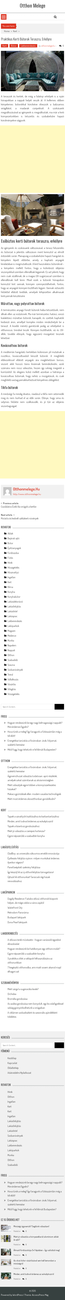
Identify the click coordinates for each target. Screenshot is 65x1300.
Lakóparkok (13, 625)
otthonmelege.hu (48, 45)
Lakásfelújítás (14, 606)
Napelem (12, 645)
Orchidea (12, 994)
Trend (10, 674)
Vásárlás (12, 684)
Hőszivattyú (13, 572)
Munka (11, 640)
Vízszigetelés (13, 694)
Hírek (10, 562)
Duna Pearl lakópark (17, 922)
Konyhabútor (14, 596)
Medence (12, 635)
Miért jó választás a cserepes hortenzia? (26, 831)
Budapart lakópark (17, 917)
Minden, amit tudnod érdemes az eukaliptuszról (30, 821)
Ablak (10, 533)
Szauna (11, 664)
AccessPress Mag (40, 1294)
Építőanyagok (14, 548)
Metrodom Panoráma (18, 912)
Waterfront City (15, 907)
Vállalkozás (13, 679)
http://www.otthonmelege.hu (27, 494)
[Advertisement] (32, 159)
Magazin (11, 630)
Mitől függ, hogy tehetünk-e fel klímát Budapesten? (32, 749)
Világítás (12, 689)
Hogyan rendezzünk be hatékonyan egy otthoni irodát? (34, 948)
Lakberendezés (28, 45)
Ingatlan (11, 577)
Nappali (11, 650)
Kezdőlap (12, 1058)
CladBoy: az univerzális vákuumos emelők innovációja (33, 853)
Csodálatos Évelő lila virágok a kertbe (18, 507)
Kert (15, 31)
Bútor (13, 45)
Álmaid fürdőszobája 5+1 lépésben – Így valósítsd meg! (37, 1250)
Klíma (10, 587)
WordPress (18, 1294)
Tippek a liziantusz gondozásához (23, 826)
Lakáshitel (12, 611)
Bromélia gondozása (17, 998)
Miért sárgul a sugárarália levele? (23, 989)
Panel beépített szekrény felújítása (24, 867)
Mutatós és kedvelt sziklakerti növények (19, 518)
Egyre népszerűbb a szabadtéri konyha (26, 835)
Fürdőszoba (13, 552)
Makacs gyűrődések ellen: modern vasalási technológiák (34, 794)
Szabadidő (13, 660)
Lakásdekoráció (15, 601)
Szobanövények (15, 669)
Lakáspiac (12, 616)
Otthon (11, 655)
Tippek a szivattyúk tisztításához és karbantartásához (33, 816)
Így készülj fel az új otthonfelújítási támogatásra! (31, 872)
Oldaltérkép (13, 1067)
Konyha (11, 591)
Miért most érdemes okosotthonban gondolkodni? (32, 798)
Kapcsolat (12, 1063)
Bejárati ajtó (13, 538)
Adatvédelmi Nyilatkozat (19, 1072)
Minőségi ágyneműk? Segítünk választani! (31, 1226)
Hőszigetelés (13, 567)
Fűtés (10, 557)
